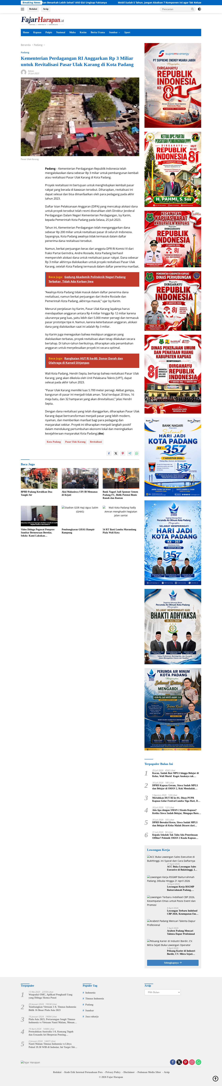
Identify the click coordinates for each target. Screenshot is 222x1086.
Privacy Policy (113, 1072)
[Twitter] (179, 1062)
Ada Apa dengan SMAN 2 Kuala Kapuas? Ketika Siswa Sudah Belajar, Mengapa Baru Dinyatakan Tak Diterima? (175, 812)
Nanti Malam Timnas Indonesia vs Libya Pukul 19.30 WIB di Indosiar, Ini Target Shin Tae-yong (52, 1046)
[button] (192, 9)
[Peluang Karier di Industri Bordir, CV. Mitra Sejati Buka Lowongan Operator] (173, 943)
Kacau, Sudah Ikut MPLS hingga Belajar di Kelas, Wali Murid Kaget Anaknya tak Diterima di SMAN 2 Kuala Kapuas (175, 775)
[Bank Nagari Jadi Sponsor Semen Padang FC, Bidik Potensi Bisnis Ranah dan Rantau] (121, 478)
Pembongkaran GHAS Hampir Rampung (78, 531)
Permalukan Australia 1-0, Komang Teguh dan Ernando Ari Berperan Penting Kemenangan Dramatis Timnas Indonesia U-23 (52, 1033)
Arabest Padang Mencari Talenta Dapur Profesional (181, 932)
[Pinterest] (185, 1062)
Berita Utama (98, 32)
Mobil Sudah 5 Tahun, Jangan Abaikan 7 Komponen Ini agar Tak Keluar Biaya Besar (121, 2)
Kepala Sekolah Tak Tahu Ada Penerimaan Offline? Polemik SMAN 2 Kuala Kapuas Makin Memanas (175, 837)
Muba (72, 32)
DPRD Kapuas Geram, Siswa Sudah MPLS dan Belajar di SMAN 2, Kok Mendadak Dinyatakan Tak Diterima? (175, 787)
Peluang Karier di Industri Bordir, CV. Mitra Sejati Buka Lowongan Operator (181, 953)
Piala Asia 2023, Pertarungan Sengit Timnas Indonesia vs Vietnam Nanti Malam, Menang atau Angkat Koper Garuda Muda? (52, 1021)
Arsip (45, 9)
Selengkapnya (171, 963)
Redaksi (33, 9)
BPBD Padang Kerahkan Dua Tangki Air (36, 493)
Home (26, 32)
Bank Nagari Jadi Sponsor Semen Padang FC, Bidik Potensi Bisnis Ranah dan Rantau (120, 495)
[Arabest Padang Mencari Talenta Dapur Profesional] (173, 923)
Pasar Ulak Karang (75, 442)
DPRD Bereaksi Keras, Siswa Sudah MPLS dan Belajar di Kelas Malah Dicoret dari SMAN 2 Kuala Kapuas (175, 824)
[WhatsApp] (198, 1062)
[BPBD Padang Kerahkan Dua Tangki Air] (39, 478)
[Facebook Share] (109, 453)
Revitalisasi (96, 442)
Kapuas (37, 32)
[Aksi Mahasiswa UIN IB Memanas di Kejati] (80, 478)
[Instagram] (192, 1062)
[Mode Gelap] (199, 9)
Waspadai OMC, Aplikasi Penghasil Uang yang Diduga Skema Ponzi (50, 996)
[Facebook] (173, 1062)
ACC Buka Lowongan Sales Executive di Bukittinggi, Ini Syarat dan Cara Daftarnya (182, 868)
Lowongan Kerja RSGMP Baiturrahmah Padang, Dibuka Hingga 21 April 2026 (182, 888)
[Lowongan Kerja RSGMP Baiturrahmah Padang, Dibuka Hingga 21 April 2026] (173, 879)
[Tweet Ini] (115, 453)
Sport (127, 32)
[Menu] (23, 9)
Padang (25, 52)
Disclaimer (129, 1072)
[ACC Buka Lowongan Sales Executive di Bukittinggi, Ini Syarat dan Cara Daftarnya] (173, 859)
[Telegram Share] (129, 453)
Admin (31, 71)
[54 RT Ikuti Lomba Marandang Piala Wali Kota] (121, 516)
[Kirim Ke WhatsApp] (136, 453)
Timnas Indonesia (94, 998)
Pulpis (48, 32)
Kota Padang (54, 442)
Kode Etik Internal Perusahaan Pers (83, 1072)
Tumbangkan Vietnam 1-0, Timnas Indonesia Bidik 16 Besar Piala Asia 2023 (52, 1008)
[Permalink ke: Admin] (23, 72)
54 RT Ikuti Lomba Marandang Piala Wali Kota (119, 531)
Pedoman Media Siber (149, 1072)
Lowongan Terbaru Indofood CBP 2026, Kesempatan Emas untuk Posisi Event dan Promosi (182, 912)
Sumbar (113, 32)
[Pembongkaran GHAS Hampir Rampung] (80, 516)
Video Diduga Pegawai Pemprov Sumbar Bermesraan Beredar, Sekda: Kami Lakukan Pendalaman (38, 533)
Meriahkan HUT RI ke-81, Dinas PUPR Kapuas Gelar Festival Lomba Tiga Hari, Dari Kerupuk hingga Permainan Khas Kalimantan (176, 800)
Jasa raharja (92, 1016)
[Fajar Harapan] (42, 20)
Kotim (83, 32)
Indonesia (90, 992)
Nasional (60, 32)
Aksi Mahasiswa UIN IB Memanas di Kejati (79, 493)
